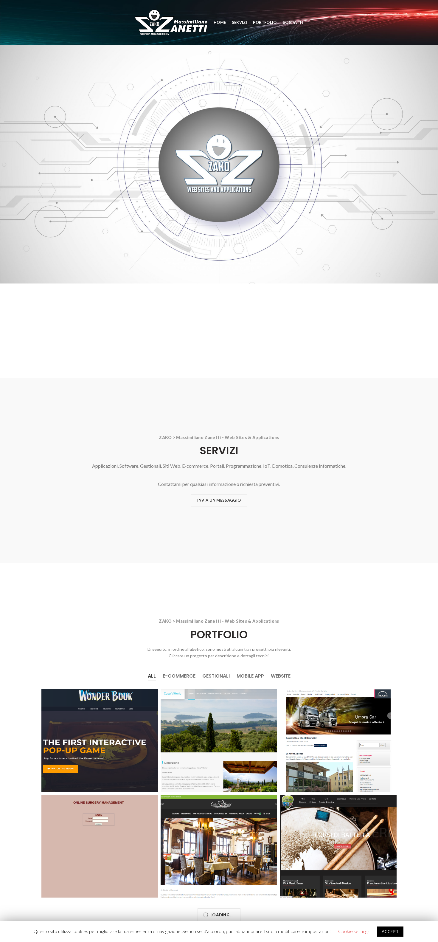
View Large (153, 693)
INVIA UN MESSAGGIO (219, 500)
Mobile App (250, 676)
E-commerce (179, 676)
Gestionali (216, 676)
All (152, 676)
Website (281, 676)
